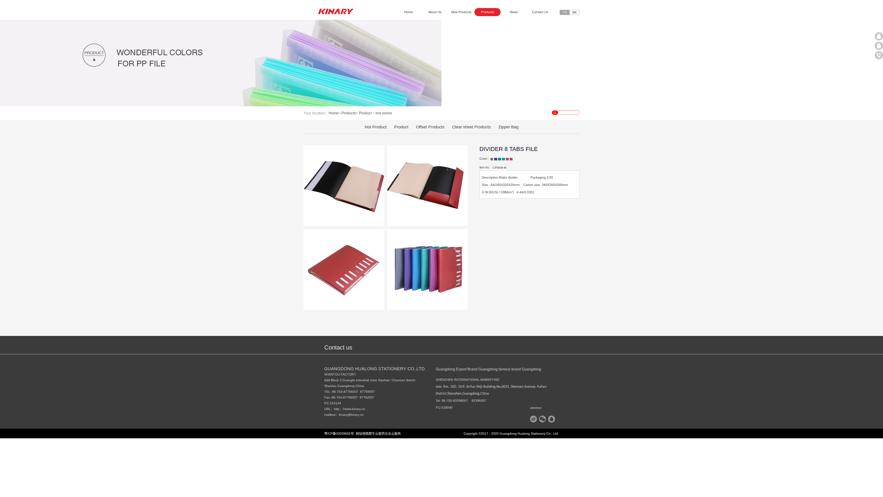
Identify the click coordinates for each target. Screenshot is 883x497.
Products (348, 113)
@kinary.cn (355, 414)
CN (565, 12)
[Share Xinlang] (533, 419)
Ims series (384, 113)
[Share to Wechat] (542, 419)
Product (365, 113)
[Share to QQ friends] (551, 419)
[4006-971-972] (879, 55)
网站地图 (361, 433)
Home (408, 12)
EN (574, 12)
